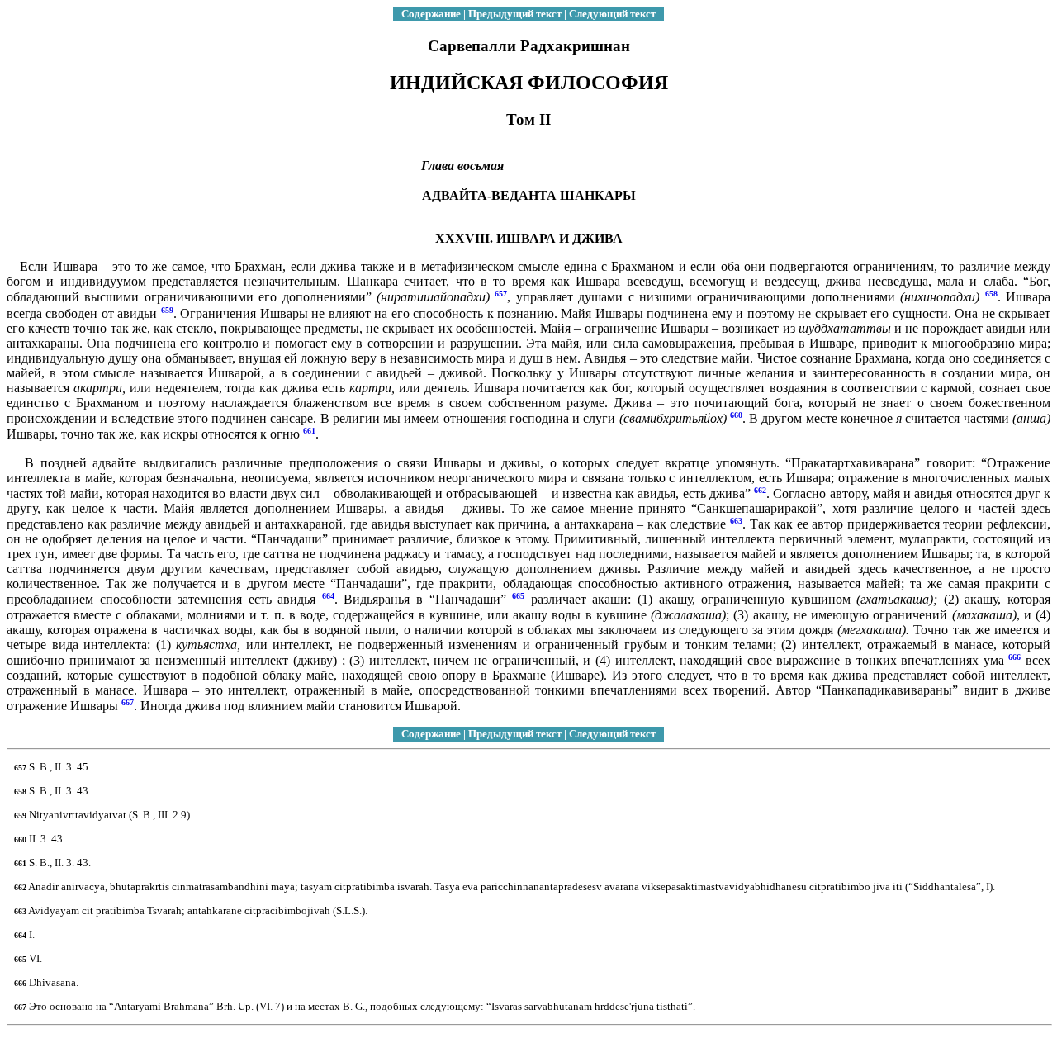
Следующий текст (612, 13)
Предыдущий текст (515, 13)
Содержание (431, 13)
